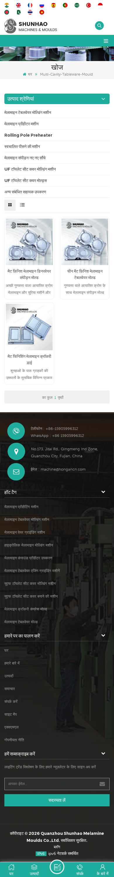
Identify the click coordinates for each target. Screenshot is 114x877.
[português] (66, 5)
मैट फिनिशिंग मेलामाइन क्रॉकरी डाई (29, 359)
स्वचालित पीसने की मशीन (22, 146)
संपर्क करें (11, 701)
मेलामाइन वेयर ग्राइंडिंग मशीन (24, 532)
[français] (31, 5)
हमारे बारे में (12, 663)
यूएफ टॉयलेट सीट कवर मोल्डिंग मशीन (30, 583)
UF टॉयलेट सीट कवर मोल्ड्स (25, 180)
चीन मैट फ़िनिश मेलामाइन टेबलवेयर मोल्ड (85, 274)
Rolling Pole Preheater (28, 135)
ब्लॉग (57, 847)
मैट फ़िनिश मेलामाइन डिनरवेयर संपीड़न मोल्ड (29, 274)
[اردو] (19, 12)
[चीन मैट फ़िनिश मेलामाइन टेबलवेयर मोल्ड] (84, 242)
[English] (19, 5)
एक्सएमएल (11, 727)
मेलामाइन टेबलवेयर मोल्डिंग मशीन (27, 112)
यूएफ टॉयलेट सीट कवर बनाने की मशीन (31, 596)
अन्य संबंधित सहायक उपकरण (25, 191)
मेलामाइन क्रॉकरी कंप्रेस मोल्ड (25, 609)
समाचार (9, 689)
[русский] (42, 5)
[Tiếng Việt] (42, 12)
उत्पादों (8, 676)
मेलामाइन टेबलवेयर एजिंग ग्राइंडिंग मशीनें (32, 571)
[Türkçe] (89, 5)
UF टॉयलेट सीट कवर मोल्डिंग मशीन (30, 169)
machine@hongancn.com (63, 469)
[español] (54, 5)
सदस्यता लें (57, 800)
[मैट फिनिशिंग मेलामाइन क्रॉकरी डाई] (29, 327)
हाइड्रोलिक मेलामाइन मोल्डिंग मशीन (28, 545)
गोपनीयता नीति (14, 740)
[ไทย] (31, 12)
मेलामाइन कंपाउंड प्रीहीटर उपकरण (28, 558)
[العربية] (78, 5)
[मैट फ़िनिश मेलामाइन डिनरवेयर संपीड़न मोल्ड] (29, 242)
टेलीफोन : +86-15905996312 (54, 428)
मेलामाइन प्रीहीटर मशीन (21, 123)
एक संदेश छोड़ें (57, 867)
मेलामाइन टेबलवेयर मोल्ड (21, 622)
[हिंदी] (7, 5)
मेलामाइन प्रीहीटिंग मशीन (21, 507)
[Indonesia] (101, 5)
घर (30, 74)
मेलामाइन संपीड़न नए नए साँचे (25, 157)
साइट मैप (10, 714)
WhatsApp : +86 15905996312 (57, 435)
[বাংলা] (7, 12)
